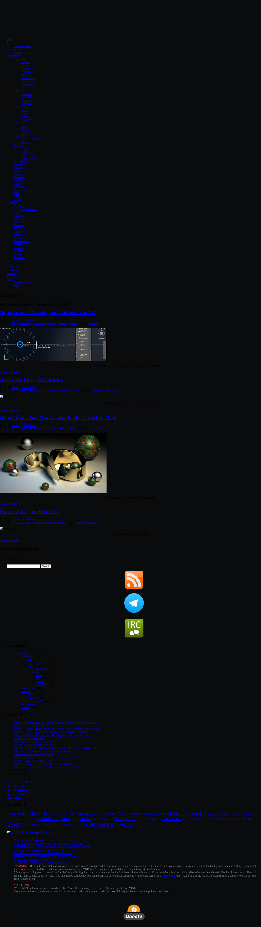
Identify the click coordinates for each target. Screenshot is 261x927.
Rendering (207, 819)
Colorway (26, 119)
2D (30, 659)
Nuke (24, 116)
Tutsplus (19, 260)
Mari (24, 113)
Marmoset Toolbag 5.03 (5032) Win (34, 744)
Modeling (150, 819)
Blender (18, 167)
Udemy (18, 231)
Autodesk (19, 59)
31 (30, 793)
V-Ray (25, 148)
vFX (67, 825)
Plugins (18, 145)
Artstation (152, 814)
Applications (14, 55)
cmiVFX (19, 218)
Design (80, 522)
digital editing (234, 814)
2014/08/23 (29, 320)
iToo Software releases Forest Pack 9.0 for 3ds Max (43, 853)
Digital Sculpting (14, 819)
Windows (74, 390)
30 (26, 793)
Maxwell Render (30, 138)
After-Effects (28, 97)
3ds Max (29, 813)
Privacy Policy (22, 282)
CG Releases (24, 323)
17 (30, 785)
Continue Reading (10, 372)
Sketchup (19, 177)
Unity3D (19, 186)
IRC (16, 286)
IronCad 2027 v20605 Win (29, 738)
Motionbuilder (29, 81)
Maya (24, 65)
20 (16, 789)
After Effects (117, 813)
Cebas (24, 161)
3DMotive (20, 238)
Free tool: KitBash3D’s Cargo (31, 859)
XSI (16, 193)
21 (19, 789)
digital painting (250, 813)
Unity (27, 824)
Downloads (39, 323)
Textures (12, 266)
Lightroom (108, 819)
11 (9, 785)
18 (9, 789)
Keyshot (19, 180)
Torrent (25, 707)
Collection (27, 688)
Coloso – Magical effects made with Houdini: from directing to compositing (56, 728)
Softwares (62, 390)
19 (12, 789)
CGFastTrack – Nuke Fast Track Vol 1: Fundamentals (44, 751)
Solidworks (27, 84)
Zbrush (18, 199)
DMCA (11, 276)
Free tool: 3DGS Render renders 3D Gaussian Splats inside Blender (52, 846)
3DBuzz (19, 247)
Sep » (18, 797)
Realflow (26, 142)
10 (30, 781)
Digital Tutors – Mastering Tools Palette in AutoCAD (48, 312)
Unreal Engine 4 (57, 825)
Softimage (27, 68)
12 (12, 785)
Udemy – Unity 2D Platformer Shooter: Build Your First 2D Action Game (55, 747)
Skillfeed (19, 254)
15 (23, 785)
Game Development (53, 818)
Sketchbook (28, 78)
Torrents (11, 49)
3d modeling (14, 813)
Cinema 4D (194, 813)
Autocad (26, 71)
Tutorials (12, 202)
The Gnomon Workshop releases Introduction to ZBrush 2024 (49, 840)
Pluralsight (20, 206)
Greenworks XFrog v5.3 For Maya (31, 379)
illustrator (26, 103)
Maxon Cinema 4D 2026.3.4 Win (33, 760)
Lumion (18, 183)
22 (23, 789)
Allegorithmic (29, 158)
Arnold (25, 151)
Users (15, 387)
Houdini (18, 170)
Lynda (17, 212)
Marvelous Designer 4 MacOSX (29, 511)
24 (30, 789)
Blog (10, 39)
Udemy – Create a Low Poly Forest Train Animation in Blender (50, 763)
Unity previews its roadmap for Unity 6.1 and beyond (44, 850)
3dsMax (25, 62)
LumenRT (27, 132)
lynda (119, 818)
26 (12, 793)
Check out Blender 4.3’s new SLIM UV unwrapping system (48, 856)
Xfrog (117, 390)
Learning (52, 323)
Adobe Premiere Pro (99, 814)
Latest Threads (22, 46)
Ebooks (32, 694)
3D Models (13, 270)
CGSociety (20, 234)
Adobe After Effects (56, 814)
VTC (17, 263)
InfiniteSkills (21, 250)
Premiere (26, 100)
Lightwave (20, 174)
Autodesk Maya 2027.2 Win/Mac (33, 725)
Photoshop (27, 94)
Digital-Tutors (29, 209)
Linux (39, 675)
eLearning (27, 819)
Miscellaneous (29, 704)
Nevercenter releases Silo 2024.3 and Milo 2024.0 (42, 862)
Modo (24, 110)
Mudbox (26, 75)
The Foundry (21, 107)
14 (19, 785)
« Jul (9, 797)
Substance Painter (232, 819)
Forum (11, 43)
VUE (24, 126)
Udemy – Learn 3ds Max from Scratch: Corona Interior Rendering (51, 731)
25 (9, 793)
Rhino (17, 196)
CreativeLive (21, 241)
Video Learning (100, 824)
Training (247, 819)
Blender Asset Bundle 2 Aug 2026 (33, 741)
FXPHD (19, 222)
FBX (34, 819)
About (10, 279)
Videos (74, 323)
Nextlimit (19, 135)
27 (16, 793)
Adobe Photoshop (78, 813)
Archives (12, 273)
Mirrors (139, 819)
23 (26, 789)
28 (19, 793)
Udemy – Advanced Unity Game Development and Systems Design (52, 735)
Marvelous (91, 522)
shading (101, 428)
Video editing (76, 824)
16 (26, 785)
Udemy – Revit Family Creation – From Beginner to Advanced (49, 757)
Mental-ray (27, 154)
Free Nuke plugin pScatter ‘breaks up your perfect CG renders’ (49, 843)
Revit (24, 87)
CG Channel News (35, 833)
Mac (49, 522)
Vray (119, 824)
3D (13, 323)
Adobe (18, 91)
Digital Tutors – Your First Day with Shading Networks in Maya (58, 417)
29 (23, 793)
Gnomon (19, 225)
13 (16, 785)
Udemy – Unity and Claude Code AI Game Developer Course (49, 767)
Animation (133, 813)
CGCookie (20, 244)
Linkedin (19, 215)
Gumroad (19, 228)
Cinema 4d (20, 164)
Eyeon (17, 122)
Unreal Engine (22, 190)
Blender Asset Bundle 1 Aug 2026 (33, 754)
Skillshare (19, 257)
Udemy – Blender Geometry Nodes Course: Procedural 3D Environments (55, 722)
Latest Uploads (22, 52)
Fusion (25, 129)
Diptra (15, 320)
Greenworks (98, 390)
